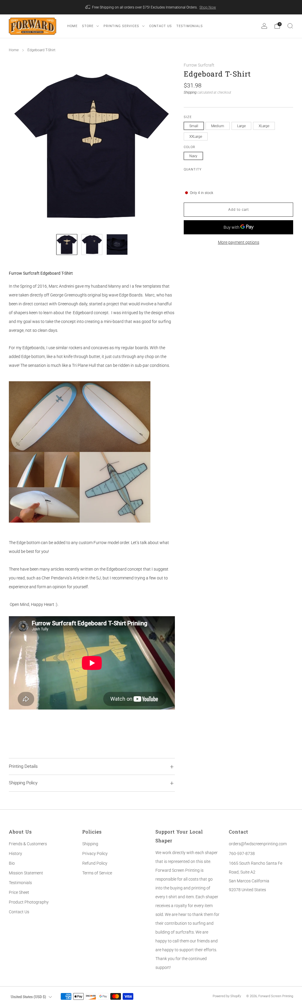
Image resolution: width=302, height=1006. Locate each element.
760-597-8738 (242, 853)
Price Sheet (19, 892)
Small (193, 126)
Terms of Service (97, 873)
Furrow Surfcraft (199, 65)
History (15, 853)
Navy (193, 156)
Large (241, 126)
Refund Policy (94, 863)
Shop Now (207, 7)
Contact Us (19, 911)
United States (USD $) (28, 996)
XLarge (264, 126)
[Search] (290, 26)
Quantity (193, 169)
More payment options (238, 242)
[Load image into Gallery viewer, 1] (67, 244)
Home (14, 50)
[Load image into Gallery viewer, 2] (92, 244)
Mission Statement (26, 873)
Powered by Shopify (227, 996)
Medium (217, 126)
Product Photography (29, 902)
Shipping (190, 92)
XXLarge (195, 137)
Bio (12, 863)
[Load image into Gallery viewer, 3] (117, 244)
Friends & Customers (28, 843)
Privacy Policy (95, 853)
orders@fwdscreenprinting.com (258, 843)
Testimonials (20, 882)
